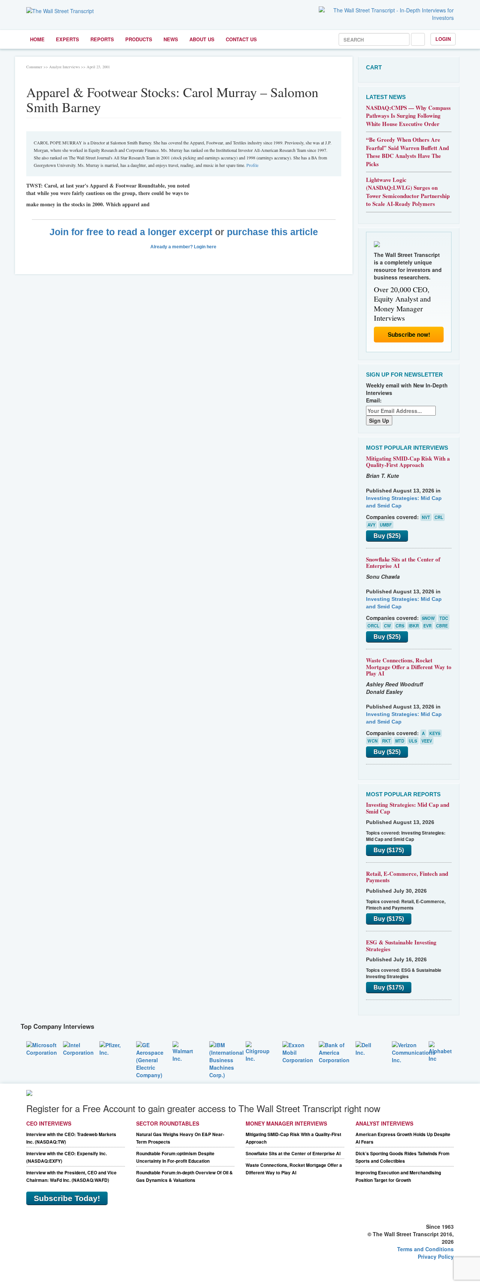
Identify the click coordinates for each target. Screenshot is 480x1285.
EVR (427, 626)
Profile (252, 165)
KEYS (434, 733)
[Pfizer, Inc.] (112, 1047)
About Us (201, 39)
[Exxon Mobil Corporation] (297, 1051)
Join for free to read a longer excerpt (131, 232)
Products (138, 39)
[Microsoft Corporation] (41, 1047)
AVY (371, 525)
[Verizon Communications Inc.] (413, 1051)
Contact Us (241, 39)
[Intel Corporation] (78, 1047)
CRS (400, 626)
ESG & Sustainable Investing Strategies (401, 945)
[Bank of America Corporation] (334, 1051)
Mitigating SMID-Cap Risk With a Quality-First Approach (408, 461)
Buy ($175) (389, 850)
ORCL (374, 626)
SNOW (428, 618)
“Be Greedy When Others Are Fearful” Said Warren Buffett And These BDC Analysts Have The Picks (407, 151)
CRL (439, 517)
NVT (426, 517)
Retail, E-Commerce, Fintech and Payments (407, 876)
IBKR (414, 626)
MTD (399, 741)
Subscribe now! (409, 334)
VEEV (427, 741)
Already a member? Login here (184, 246)
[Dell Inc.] (368, 1047)
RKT (386, 741)
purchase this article (272, 232)
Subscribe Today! (67, 1198)
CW (387, 626)
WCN (373, 741)
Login (443, 38)
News (171, 39)
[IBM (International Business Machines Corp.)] (226, 1059)
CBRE (442, 626)
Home (37, 39)
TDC (444, 618)
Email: (374, 400)
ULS (413, 741)
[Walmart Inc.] (185, 1050)
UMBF (386, 525)
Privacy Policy (436, 1256)
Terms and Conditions (425, 1249)
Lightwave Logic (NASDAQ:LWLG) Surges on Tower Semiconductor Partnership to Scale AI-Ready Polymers (408, 192)
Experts (67, 39)
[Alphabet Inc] (441, 1050)
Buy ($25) (387, 536)
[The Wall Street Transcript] (60, 10)
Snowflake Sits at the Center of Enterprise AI (403, 562)
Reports (102, 39)
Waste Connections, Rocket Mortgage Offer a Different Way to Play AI (409, 666)
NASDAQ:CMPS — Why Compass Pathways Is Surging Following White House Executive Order (408, 116)
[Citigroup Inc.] (258, 1050)
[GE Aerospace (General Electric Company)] (150, 1059)
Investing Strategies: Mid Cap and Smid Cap (407, 807)
